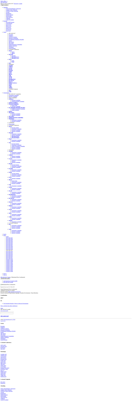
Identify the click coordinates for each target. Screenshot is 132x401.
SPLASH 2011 (9, 257)
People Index (12, 124)
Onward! (13, 55)
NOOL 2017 (3, 365)
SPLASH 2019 (9, 247)
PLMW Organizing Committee (18, 108)
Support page (3, 320)
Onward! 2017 (4, 346)
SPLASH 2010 (9, 258)
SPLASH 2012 (9, 256)
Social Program (12, 48)
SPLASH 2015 (9, 252)
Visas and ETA (9, 17)
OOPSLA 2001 (9, 270)
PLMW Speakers (15, 110)
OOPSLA (11, 35)
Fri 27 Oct (8, 30)
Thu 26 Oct (8, 29)
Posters (10, 40)
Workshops (11, 47)
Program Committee (16, 100)
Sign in (4, 273)
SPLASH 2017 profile (5, 278)
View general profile (4, 310)
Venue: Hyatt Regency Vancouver (13, 8)
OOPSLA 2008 (9, 261)
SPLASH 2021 (9, 245)
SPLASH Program (10, 22)
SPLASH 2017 (4, 277)
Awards (7, 12)
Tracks (4, 32)
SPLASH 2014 (9, 254)
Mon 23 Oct (8, 26)
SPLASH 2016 (9, 251)
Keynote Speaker (15, 143)
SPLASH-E (11, 42)
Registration (8, 13)
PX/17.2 (2, 370)
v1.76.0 (13, 319)
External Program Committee (18, 101)
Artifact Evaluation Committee (18, 146)
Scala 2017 (3, 383)
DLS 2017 (3, 382)
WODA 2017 (3, 376)
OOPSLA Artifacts (13, 37)
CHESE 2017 (4, 355)
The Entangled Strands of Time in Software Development (15, 303)
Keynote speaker (15, 127)
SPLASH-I (11, 43)
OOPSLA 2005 (9, 265)
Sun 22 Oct (8, 24)
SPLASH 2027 (9, 237)
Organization (6, 92)
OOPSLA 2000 (9, 271)
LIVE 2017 (3, 361)
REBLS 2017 (4, 371)
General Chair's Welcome (11, 9)
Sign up (5, 274)
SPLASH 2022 (9, 244)
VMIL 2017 (3, 375)
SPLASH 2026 (9, 239)
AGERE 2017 (4, 354)
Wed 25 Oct (8, 28)
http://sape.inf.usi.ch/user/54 (14, 291)
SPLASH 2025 (9, 240)
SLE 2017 (3, 348)
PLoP (13, 60)
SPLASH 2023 (9, 242)
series (9, 277)
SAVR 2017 (3, 372)
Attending (5, 7)
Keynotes (11, 34)
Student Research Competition (15, 44)
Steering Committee (13, 96)
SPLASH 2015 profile (8, 282)
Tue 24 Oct (8, 27)
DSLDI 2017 (3, 358)
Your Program (9, 23)
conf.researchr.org (7, 319)
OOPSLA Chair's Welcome (12, 11)
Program (5, 21)
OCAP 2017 (3, 366)
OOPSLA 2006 (9, 263)
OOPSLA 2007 (9, 262)
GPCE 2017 (3, 345)
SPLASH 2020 (9, 246)
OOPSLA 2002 (9, 268)
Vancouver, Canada (18, 3)
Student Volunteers (13, 45)
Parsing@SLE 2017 (5, 368)
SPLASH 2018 (9, 249)
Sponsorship (8, 16)
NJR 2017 (3, 364)
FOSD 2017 (3, 360)
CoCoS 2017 (3, 356)
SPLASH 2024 (9, 241)
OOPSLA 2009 (9, 260)
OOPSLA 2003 (9, 267)
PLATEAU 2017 (4, 369)
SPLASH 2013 (9, 255)
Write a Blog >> (4, 1)
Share (2, 308)
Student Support (9, 14)
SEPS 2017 (3, 374)
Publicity (13, 161)
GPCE (13, 52)
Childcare (8, 18)
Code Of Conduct (10, 19)
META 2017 (3, 363)
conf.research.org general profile (10, 281)
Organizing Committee (14, 95)
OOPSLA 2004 (9, 266)
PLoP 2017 (3, 347)
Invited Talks (14, 105)
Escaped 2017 (4, 359)
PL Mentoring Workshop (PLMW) (16, 39)
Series (7, 236)
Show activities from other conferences (9, 305)
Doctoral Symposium (13, 38)
